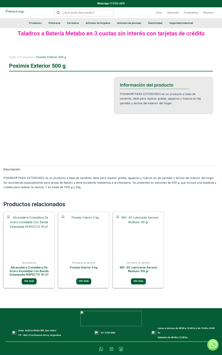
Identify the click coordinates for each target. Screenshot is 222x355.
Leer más (29, 281)
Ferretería (73, 23)
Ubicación (173, 12)
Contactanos (191, 12)
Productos (35, 23)
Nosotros (208, 12)
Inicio (159, 12)
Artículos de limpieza (98, 23)
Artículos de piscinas (129, 23)
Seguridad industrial (181, 23)
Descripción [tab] (11, 169)
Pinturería (54, 23)
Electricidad (155, 23)
